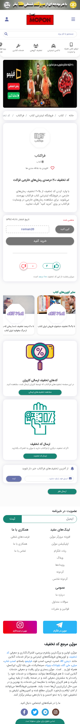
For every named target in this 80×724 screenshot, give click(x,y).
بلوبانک (56, 665)
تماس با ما (20, 551)
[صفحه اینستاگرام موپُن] (55, 712)
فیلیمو (28, 661)
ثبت (13, 478)
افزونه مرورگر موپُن (60, 537)
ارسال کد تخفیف (40, 456)
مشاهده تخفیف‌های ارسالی (40, 392)
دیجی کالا (65, 661)
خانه (71, 115)
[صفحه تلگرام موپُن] (45, 712)
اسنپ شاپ (10, 661)
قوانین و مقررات (60, 609)
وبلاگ (60, 558)
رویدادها (60, 565)
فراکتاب (20, 115)
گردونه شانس (60, 579)
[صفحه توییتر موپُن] (35, 712)
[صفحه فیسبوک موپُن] (24, 712)
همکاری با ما (20, 544)
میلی (74, 665)
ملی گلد (66, 665)
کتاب (61, 115)
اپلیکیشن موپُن (60, 544)
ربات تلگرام (60, 551)
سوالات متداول (60, 602)
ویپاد (48, 665)
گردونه (60, 572)
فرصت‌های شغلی (20, 537)
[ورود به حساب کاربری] (7, 19)
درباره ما (60, 595)
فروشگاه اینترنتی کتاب (41, 115)
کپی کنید (64, 229)
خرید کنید (40, 241)
